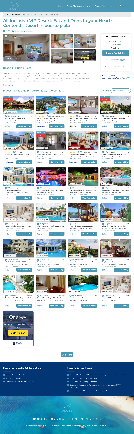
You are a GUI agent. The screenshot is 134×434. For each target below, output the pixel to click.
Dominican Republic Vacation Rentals (20, 382)
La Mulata (15, 158)
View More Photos (12, 59)
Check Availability (115, 53)
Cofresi (112, 158)
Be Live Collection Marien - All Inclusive (84, 378)
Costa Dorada (49, 122)
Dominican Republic (29, 14)
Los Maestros (48, 158)
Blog (122, 6)
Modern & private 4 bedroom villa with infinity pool (88, 391)
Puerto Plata (43, 14)
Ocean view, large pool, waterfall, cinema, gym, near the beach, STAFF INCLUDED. (95, 386)
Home (60, 6)
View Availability (24, 126)
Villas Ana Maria (49, 194)
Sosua (79, 158)
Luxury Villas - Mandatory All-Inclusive (83, 118)
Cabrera (15, 122)
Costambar (16, 266)
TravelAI (105, 426)
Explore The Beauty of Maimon (79, 6)
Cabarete (47, 230)
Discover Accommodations (105, 6)
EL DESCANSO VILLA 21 (13, 190)
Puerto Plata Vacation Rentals (17, 375)
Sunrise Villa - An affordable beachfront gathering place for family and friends (98, 375)
